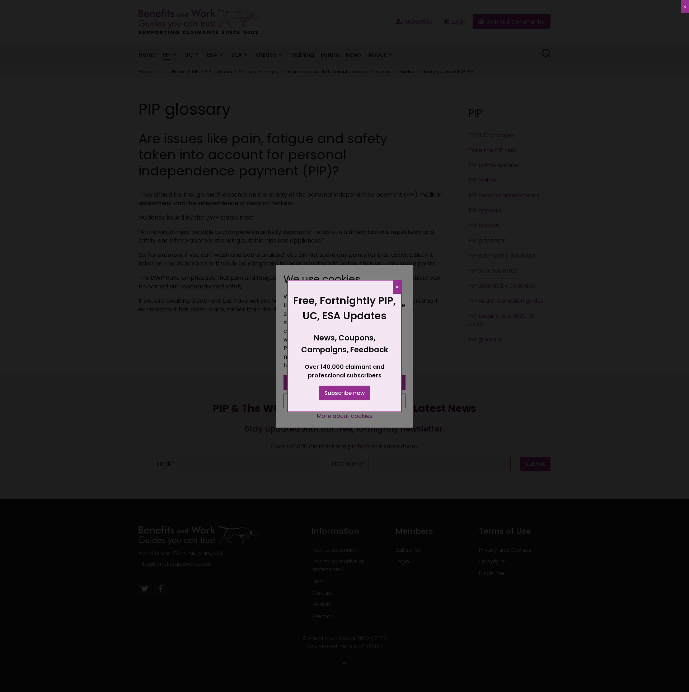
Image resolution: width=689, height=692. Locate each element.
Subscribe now (344, 393)
